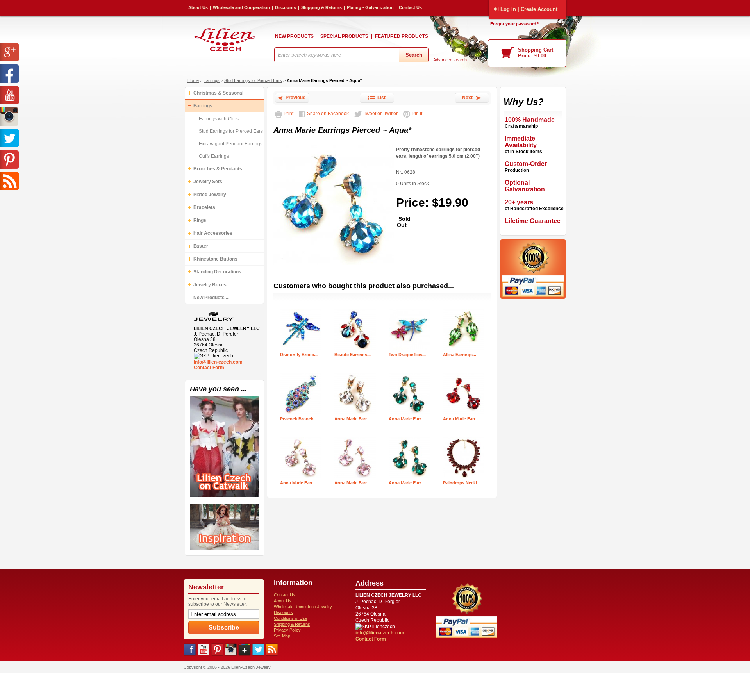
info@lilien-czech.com (218, 362)
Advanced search (450, 59)
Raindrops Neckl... (461, 482)
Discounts (285, 7)
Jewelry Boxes (210, 284)
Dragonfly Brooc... (299, 354)
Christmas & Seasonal (218, 93)
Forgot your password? (514, 23)
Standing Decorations (217, 272)
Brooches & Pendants (217, 168)
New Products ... (211, 297)
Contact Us (410, 7)
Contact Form (209, 367)
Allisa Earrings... (459, 354)
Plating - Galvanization (370, 7)
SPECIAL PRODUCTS (344, 36)
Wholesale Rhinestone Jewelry (303, 606)
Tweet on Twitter (381, 113)
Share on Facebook (328, 113)
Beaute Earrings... (352, 354)
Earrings (212, 80)
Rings (199, 220)
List (380, 97)
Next (468, 97)
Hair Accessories (212, 233)
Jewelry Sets (207, 181)
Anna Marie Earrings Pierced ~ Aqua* (324, 80)
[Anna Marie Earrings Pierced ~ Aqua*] (333, 265)
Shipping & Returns (321, 7)
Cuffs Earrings (214, 156)
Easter (200, 246)
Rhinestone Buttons (215, 259)
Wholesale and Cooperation (241, 7)
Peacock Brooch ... (299, 418)
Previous (294, 97)
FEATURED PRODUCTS (401, 36)
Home (193, 80)
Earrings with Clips (219, 118)
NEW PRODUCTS (294, 36)
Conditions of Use (290, 618)
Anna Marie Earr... (352, 418)
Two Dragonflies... (407, 354)
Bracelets (204, 207)
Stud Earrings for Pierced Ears (253, 80)
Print (288, 113)
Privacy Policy (287, 630)
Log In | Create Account (528, 9)
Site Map (282, 636)
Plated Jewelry (209, 194)
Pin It (417, 113)
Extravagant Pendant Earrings (230, 143)
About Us (198, 7)
